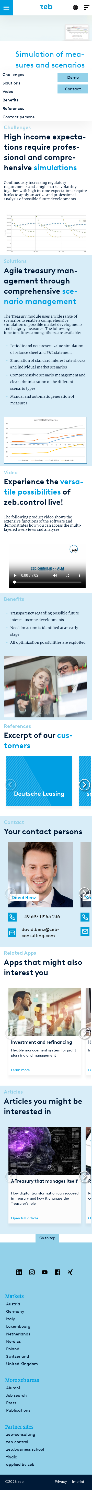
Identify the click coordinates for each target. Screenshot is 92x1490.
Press (11, 1402)
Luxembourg (18, 1326)
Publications (18, 1410)
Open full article (24, 1218)
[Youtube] (45, 1273)
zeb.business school (25, 1449)
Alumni (13, 1387)
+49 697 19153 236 (41, 916)
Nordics (13, 1341)
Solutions (11, 83)
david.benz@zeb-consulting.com (40, 932)
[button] (82, 784)
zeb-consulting (20, 1434)
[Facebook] (57, 1273)
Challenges (13, 74)
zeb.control (17, 1441)
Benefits (10, 100)
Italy (10, 1318)
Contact (73, 89)
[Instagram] (32, 1273)
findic (11, 1457)
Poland (12, 1348)
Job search (16, 1395)
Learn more (20, 1070)
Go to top (47, 1238)
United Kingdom (22, 1363)
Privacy (61, 1482)
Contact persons (18, 117)
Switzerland (17, 1356)
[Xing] (70, 1273)
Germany (15, 1311)
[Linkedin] (19, 1273)
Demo (73, 77)
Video (8, 91)
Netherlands (18, 1334)
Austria (13, 1304)
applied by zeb (20, 1464)
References (13, 108)
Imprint (78, 1482)
